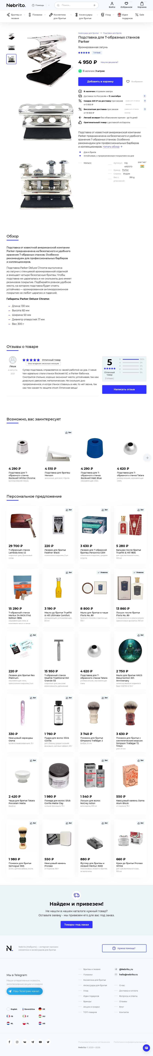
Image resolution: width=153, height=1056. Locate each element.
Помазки (87, 974)
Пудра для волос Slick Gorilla (57, 739)
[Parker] (142, 162)
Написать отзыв (124, 389)
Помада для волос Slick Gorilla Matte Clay (58, 802)
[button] (147, 457)
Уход (85, 990)
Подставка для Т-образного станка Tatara (130, 474)
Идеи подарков (91, 996)
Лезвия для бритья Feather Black (55, 551)
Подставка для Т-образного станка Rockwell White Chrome (22, 475)
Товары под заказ (76, 924)
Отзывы (123, 1001)
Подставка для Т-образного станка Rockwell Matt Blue (91, 475)
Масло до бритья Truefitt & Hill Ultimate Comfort (58, 614)
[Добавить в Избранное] (33, 467)
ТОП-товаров (90, 1012)
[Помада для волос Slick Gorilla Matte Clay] (59, 776)
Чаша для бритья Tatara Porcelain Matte (22, 802)
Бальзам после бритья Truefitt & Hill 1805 (128, 551)
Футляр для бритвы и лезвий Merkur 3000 (92, 864)
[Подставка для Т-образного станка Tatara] (130, 448)
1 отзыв (97, 52)
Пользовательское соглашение (94, 1042)
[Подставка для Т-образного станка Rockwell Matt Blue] (94, 448)
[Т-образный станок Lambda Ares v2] (23, 525)
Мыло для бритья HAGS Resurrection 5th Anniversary (129, 678)
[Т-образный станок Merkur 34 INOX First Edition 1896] (23, 588)
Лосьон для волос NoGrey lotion (90, 802)
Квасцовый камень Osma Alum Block (130, 802)
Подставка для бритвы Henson (57, 474)
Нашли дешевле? (109, 62)
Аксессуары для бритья (95, 985)
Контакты (124, 1012)
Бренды (87, 1001)
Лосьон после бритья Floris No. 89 (128, 614)
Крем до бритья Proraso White (129, 864)
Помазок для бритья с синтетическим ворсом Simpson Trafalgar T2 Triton (129, 742)
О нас (122, 985)
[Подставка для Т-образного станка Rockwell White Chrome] (22, 448)
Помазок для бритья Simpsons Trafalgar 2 (91, 739)
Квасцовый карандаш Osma (21, 739)
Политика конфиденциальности (130, 1042)
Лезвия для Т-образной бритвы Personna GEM (93, 551)
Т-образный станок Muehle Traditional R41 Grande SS (57, 678)
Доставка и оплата (128, 990)
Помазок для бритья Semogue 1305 (20, 864)
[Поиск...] (94, 5)
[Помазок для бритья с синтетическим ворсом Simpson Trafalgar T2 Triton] (130, 713)
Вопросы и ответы (128, 996)
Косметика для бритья (94, 980)
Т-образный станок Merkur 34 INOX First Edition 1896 (20, 615)
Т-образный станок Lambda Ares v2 (19, 551)
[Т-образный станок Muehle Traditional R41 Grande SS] (59, 650)
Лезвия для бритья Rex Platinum (22, 676)
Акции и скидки (91, 1007)
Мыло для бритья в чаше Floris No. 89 (94, 614)
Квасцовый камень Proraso (55, 864)
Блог (121, 1007)
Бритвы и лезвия (91, 969)
